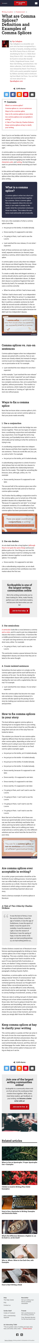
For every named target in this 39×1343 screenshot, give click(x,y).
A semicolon (6, 630)
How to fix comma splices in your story (19, 114)
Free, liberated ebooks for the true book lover (28, 1318)
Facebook (13, 94)
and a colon (6, 632)
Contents (11, 101)
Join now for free (19, 1107)
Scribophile (4, 3)
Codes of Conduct (9, 1313)
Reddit (19, 94)
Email (32, 94)
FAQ (5, 1302)
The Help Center (9, 1300)
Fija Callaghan (17, 41)
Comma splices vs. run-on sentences (18, 108)
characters (6, 162)
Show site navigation (36, 3)
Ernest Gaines (27, 1328)
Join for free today (19, 611)
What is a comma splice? (14, 105)
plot (11, 162)
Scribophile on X (21, 1334)
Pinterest (25, 94)
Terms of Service (9, 1340)
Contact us (7, 1305)
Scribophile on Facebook (17, 1334)
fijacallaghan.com (16, 81)
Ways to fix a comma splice (15, 111)
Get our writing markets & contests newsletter (27, 1301)
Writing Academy (7, 12)
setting (19, 162)
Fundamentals (20, 12)
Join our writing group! (20, 3)
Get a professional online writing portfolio (28, 1314)
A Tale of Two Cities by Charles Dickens (19, 122)
